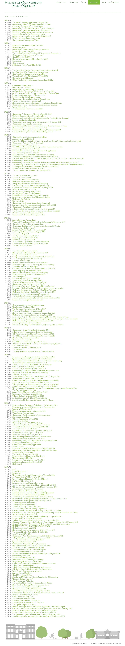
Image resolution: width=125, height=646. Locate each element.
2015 (6, 354)
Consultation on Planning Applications (26, 444)
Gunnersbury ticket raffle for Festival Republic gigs (31, 99)
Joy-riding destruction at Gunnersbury (26, 322)
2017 (6, 303)
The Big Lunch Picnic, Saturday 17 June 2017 (29, 309)
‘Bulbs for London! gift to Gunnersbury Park (29, 116)
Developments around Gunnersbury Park (27, 213)
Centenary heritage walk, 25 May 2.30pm (27, 26)
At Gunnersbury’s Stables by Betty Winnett (28, 477)
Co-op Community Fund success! (24, 255)
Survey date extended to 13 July (24, 189)
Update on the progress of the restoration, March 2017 (32, 315)
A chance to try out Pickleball (23, 139)
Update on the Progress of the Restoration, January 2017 (33, 321)
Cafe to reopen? (18, 63)
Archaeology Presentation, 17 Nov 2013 (27, 462)
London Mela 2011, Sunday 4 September (27, 518)
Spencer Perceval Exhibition (22, 573)
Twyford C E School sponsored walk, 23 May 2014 (30, 427)
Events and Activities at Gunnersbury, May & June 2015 (32, 382)
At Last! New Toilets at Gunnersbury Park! (28, 540)
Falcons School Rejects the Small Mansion (27, 489)
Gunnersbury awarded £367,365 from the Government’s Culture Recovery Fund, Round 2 (45, 162)
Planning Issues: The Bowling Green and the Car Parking (33, 154)
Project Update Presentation (22, 452)
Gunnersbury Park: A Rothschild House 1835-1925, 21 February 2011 (37, 536)
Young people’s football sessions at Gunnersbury (30, 183)
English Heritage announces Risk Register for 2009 (31, 590)
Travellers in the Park (20, 421)
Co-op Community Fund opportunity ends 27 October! (32, 256)
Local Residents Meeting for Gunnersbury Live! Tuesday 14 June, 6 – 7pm (39, 126)
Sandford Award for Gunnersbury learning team (30, 72)
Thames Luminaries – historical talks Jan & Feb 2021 (31, 170)
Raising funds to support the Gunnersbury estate (30, 195)
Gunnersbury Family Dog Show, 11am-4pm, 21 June (31, 24)
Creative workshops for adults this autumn (28, 305)
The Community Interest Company (25, 152)
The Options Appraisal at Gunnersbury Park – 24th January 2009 (36, 614)
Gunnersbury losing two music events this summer (31, 30)
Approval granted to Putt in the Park (26, 149)
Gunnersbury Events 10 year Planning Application (30, 49)
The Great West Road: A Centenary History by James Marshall (35, 70)
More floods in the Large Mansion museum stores (30, 585)
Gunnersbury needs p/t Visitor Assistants (27, 300)
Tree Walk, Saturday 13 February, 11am (26, 347)
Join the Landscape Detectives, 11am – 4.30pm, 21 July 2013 (34, 485)
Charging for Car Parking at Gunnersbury (28, 224)
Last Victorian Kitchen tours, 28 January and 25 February (33, 400)
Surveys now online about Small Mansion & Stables (31, 197)
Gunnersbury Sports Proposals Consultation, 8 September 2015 (35, 370)
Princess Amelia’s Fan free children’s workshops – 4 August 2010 (36, 553)
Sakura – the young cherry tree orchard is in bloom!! (31, 36)
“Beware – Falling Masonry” (22, 579)
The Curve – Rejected (20, 234)
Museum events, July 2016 (22, 340)
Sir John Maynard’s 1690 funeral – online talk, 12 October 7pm (35, 93)
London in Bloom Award (21, 177)
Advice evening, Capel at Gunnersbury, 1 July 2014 (31, 425)
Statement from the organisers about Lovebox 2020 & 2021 (34, 205)
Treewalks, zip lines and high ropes (25, 266)
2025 (6, 43)
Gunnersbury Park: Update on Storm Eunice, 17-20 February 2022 (36, 130)
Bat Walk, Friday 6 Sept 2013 (22, 481)
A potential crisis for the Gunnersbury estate (28, 34)
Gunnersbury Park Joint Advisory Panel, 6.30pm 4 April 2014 (34, 440)
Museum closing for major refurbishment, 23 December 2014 (34, 405)
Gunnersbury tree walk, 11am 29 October (27, 89)
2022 (6, 112)
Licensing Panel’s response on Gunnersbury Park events (32, 32)
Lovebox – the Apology (21, 260)
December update (19, 47)
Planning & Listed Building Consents (26, 442)
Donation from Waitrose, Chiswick (25, 594)
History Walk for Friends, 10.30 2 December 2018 (30, 253)
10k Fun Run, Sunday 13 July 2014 (25, 419)
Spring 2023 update (19, 107)
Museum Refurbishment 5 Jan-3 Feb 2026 (27, 45)
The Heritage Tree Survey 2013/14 (25, 454)
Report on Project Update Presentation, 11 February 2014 (33, 448)
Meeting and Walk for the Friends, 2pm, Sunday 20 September (35, 577)
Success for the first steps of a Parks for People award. (32, 500)
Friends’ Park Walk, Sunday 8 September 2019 (29, 230)
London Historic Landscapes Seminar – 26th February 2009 (34, 612)
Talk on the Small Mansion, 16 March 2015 (28, 396)
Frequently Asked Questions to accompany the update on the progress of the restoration (45, 319)
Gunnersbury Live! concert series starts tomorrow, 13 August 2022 (36, 122)
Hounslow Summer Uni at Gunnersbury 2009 (29, 589)
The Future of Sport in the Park (24, 390)
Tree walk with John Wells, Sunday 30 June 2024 (30, 76)
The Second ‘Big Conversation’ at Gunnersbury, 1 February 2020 (36, 211)
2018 (6, 248)
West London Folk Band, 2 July (23, 307)
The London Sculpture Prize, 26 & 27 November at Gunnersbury (36, 53)
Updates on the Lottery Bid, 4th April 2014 (28, 438)
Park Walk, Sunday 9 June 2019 (23, 239)
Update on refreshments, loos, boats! (25, 181)
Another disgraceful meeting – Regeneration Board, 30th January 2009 (38, 616)
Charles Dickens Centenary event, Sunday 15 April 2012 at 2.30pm (36, 510)
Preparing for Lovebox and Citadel (25, 237)
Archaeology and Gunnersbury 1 (24, 504)
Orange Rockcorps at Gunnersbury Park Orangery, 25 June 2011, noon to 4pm (41, 524)
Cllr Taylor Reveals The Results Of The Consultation (32, 569)
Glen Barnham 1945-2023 (21, 87)
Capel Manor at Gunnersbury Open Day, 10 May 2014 (32, 430)
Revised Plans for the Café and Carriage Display (29, 398)
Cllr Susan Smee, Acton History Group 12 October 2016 (33, 334)
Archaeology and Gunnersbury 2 (24, 502)
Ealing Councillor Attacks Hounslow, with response (31, 567)
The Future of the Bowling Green (24, 175)
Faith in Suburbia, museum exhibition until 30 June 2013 (33, 493)
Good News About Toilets (22, 575)
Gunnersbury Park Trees (21, 555)
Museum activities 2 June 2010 (23, 557)
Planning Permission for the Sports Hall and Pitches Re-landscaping (37, 360)
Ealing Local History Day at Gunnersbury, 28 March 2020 (33, 209)
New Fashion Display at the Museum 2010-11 (29, 551)
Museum (74, 2)
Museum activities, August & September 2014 (29, 411)
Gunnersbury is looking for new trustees (27, 124)
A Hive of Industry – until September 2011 (28, 547)
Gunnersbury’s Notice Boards (23, 160)
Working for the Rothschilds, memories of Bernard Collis (33, 475)
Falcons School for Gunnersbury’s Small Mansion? (30, 494)
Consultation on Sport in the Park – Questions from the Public (35, 380)
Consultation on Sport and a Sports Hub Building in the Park (35, 386)
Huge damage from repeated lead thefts (27, 561)
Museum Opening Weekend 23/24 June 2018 (29, 274)
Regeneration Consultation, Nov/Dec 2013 (28, 460)
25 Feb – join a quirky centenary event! (26, 38)
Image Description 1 (19, 471)
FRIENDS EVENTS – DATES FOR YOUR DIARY (31, 526)
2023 (6, 83)
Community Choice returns (22, 85)
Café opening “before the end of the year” (27, 55)
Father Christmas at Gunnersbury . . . (25, 145)
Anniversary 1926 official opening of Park (27, 280)
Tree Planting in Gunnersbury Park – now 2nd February (32, 496)
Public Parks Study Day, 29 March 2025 (26, 65)
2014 (6, 403)
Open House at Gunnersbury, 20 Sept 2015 (28, 366)
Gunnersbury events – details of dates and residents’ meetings (34, 105)
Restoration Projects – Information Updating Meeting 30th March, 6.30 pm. (40, 317)
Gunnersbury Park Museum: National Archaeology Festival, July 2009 (38, 592)
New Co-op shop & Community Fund (26, 270)
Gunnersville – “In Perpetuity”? (24, 228)
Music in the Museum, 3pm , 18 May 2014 (27, 432)
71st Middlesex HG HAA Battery (24, 428)
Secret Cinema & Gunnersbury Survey (26, 191)
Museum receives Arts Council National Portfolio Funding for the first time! (40, 118)
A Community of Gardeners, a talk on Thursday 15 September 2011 (37, 516)
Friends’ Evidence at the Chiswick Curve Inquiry (30, 272)
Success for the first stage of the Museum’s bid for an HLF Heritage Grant (39, 498)
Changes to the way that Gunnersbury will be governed (32, 131)
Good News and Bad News (22, 57)
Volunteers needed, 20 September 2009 (26, 587)
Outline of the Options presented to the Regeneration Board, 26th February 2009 (42, 608)
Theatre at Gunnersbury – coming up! (26, 101)
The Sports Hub (18, 349)
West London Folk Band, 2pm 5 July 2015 (27, 378)
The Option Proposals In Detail (23, 604)
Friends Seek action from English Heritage (27, 559)
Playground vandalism (20, 417)
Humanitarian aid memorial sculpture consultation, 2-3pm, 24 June (37, 103)
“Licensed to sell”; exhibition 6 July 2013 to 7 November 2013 (34, 487)
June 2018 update (18, 276)
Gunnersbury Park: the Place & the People (27, 143)
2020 (6, 173)
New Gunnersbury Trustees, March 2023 (27, 109)
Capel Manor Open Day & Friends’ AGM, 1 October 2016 (33, 336)
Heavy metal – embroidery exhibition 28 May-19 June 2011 (33, 530)
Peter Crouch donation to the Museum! (27, 571)
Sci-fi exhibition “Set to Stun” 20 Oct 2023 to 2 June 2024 (33, 91)
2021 (6, 135)
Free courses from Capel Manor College (27, 394)
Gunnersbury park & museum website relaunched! (31, 203)
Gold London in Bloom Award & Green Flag (28, 74)
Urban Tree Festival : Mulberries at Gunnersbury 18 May (33, 80)
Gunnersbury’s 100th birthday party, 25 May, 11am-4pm (32, 28)
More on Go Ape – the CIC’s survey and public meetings (33, 264)
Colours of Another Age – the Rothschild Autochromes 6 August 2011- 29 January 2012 (45, 522)
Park (83, 2)
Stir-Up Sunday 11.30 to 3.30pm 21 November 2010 (31, 545)
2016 (6, 328)
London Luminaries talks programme (26, 97)
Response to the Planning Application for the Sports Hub (33, 357)
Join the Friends (110, 2)
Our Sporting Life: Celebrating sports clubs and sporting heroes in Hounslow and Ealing (45, 512)
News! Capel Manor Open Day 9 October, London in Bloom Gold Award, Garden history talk (46, 141)
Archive (94, 2)
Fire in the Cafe (18, 201)
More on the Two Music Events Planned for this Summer (33, 286)
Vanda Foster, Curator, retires (23, 413)
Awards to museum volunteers (23, 598)
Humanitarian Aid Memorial (22, 78)
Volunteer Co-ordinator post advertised (27, 311)
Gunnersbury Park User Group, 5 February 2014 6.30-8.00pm (34, 450)
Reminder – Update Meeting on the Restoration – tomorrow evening (38, 288)
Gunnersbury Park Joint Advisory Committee (29, 543)
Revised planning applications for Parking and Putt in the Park (35, 156)
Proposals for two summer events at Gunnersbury (30, 294)
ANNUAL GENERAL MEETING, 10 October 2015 (32, 364)
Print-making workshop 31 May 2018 (26, 278)
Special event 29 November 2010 (24, 542)
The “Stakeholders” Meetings (23, 581)
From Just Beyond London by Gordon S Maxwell (30, 479)
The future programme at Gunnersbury (27, 258)
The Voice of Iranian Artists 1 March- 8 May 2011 (30, 532)
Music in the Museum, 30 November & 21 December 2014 (33, 407)
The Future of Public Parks (22, 245)
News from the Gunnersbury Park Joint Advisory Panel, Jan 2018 (36, 298)
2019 (6, 218)
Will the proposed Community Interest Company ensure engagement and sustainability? (45, 388)
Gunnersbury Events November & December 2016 (30, 330)
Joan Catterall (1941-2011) (22, 534)
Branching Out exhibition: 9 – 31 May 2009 (28, 602)
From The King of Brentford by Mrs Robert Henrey (31, 436)
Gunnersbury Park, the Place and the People (28, 284)
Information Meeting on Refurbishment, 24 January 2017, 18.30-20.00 (38, 324)
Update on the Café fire (21, 199)
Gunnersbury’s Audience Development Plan (28, 215)
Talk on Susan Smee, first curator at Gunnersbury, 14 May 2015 (35, 384)
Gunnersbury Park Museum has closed (26, 207)
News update (17, 61)
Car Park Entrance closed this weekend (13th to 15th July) (33, 268)
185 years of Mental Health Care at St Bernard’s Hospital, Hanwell (36, 343)
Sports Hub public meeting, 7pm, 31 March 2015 (30, 392)
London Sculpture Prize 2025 (23, 51)
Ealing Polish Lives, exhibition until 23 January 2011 (31, 538)
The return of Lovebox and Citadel (25, 251)
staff (14, 469)
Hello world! (17, 464)
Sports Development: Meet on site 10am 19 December (32, 359)
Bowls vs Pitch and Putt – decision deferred (28, 168)
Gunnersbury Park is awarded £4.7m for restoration (31, 415)
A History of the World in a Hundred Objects (29, 549)
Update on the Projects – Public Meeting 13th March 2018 (33, 292)
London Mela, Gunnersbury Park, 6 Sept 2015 (29, 368)
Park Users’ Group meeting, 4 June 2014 (27, 434)
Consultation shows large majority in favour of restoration (34, 563)
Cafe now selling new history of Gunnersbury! (29, 282)
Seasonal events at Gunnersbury (24, 220)
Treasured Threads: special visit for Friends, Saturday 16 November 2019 (38, 222)
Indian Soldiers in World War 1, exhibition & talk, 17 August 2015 (36, 376)
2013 (6, 467)
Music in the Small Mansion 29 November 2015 (29, 362)
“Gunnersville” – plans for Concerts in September (30, 241)
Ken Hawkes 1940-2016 (20, 345)
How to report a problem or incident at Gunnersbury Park (33, 313)
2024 (6, 68)
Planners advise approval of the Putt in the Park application (34, 150)
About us (61, 2)
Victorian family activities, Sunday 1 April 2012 (29, 508)
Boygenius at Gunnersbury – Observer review (29, 95)
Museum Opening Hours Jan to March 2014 (28, 456)
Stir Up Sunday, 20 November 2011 (25, 514)
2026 (6, 20)
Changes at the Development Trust (25, 40)
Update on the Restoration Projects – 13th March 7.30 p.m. (34, 290)
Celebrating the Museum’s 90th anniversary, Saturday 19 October (36, 226)
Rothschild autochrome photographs (26, 600)
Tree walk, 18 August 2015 (22, 374)
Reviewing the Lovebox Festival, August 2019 (28, 232)
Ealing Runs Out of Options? (23, 565)
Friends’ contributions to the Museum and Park (29, 262)
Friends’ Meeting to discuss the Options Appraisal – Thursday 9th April (38, 606)
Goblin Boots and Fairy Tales (22, 596)
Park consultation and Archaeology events (27, 483)
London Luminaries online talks (24, 120)
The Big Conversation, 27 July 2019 (25, 235)
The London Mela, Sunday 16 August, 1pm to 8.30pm (32, 583)
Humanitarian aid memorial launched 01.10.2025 (30, 59)
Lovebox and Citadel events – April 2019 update (30, 243)
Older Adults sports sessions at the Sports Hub (29, 137)
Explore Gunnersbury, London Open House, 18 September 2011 (36, 520)
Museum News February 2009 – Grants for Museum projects (34, 610)
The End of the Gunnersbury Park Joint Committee (31, 296)
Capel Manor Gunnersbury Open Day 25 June (29, 341)
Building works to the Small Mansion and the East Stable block (35, 166)
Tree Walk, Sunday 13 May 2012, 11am (26, 506)
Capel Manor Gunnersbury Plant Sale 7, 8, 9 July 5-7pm (32, 187)
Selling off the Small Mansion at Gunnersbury (29, 491)
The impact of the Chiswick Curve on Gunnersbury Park (33, 351)
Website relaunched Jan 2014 (22, 458)
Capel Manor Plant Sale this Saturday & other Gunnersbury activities (37, 147)
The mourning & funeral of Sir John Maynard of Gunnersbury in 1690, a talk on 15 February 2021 (48, 164)
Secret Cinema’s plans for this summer (26, 193)
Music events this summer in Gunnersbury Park (29, 128)
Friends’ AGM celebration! (22, 409)
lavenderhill (16, 473)
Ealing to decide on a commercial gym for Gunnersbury (32, 332)
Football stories (18, 446)
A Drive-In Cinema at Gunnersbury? (25, 179)
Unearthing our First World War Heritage (27, 423)
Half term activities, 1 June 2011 (24, 528)
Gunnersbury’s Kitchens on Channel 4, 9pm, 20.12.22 (31, 114)
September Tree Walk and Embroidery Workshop (30, 372)
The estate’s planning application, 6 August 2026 (30, 22)
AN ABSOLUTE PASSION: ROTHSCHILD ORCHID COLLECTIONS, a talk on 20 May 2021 (48, 158)
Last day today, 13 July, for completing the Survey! (30, 185)
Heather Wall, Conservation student (25, 338)
